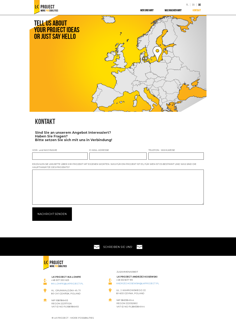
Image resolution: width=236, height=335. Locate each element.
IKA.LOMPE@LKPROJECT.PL (67, 283)
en (193, 4)
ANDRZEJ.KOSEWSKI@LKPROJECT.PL (137, 283)
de (199, 4)
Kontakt (197, 10)
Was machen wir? (173, 10)
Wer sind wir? (147, 10)
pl (187, 4)
